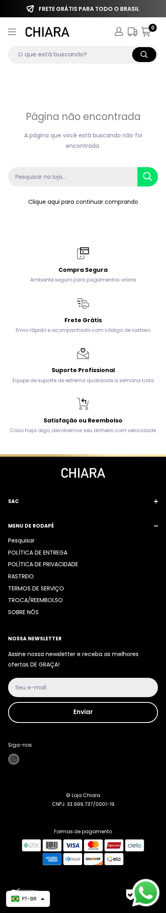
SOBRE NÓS (23, 612)
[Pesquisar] (144, 54)
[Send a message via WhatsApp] (146, 893)
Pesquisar (21, 540)
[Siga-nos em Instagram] (13, 759)
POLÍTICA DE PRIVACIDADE (43, 564)
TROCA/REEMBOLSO (35, 600)
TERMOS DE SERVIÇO (36, 588)
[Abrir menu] (12, 32)
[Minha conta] (119, 31)
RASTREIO (21, 576)
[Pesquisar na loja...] (147, 176)
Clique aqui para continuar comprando (83, 202)
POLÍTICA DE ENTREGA (37, 553)
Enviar (83, 712)
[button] (28, 899)
